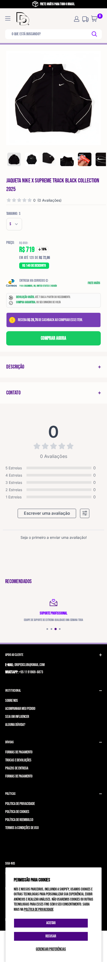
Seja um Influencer (17, 716)
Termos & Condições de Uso (22, 827)
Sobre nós (11, 700)
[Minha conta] (76, 19)
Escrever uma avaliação (47, 513)
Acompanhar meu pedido (20, 708)
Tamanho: (13, 213)
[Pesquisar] (95, 34)
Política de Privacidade (20, 803)
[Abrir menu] (7, 18)
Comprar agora (53, 338)
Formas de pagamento (18, 752)
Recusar (50, 936)
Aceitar (51, 923)
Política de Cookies (17, 811)
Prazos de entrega (16, 768)
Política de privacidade (39, 909)
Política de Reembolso (19, 819)
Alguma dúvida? (15, 724)
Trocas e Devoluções (18, 760)
